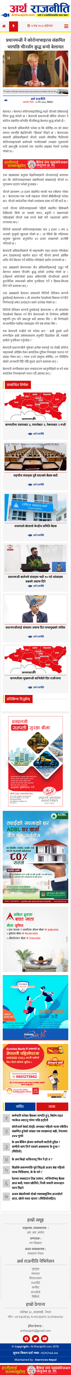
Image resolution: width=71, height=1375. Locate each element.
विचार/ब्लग (35, 1278)
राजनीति (35, 1283)
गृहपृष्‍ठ (35, 1269)
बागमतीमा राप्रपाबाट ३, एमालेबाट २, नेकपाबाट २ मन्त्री (35, 424)
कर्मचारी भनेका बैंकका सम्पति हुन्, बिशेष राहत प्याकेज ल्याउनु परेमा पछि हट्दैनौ (37, 1118)
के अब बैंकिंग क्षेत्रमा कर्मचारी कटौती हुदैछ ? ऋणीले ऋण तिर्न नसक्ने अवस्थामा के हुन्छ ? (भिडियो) (36, 1147)
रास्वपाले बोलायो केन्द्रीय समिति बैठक (35, 526)
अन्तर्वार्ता (35, 1292)
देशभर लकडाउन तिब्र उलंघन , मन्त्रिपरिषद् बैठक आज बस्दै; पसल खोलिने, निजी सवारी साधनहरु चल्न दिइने (38, 1183)
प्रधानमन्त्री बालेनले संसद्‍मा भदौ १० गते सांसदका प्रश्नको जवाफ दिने (35, 579)
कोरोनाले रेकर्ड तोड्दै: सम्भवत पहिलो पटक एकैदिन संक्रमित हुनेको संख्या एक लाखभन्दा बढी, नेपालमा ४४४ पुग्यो (40, 1131)
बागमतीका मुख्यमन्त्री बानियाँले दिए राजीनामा (35, 678)
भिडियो (35, 1296)
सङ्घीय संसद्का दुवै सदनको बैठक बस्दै (35, 475)
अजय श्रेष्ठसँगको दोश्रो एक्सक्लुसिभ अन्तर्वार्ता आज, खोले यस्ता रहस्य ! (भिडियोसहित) (37, 1196)
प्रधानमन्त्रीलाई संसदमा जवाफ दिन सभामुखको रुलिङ (35, 627)
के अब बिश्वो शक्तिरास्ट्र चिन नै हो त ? (32, 1159)
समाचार (35, 1273)
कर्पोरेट (35, 1287)
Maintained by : (35, 1359)
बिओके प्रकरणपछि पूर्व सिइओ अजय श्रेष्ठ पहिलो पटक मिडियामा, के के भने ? (38, 1170)
